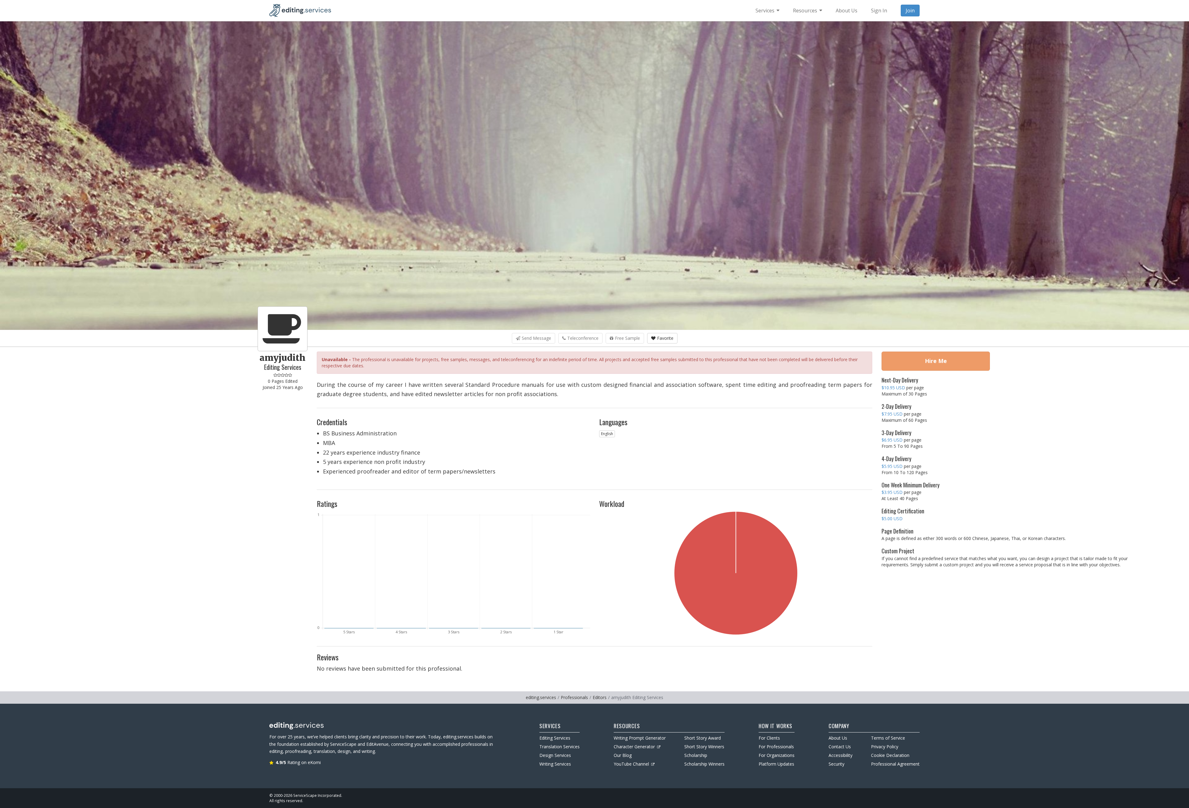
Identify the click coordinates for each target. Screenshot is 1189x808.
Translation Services (559, 747)
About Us (838, 738)
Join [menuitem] (910, 10)
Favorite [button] (665, 338)
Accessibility (840, 755)
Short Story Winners (704, 747)
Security (836, 764)
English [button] (607, 433)
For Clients (769, 738)
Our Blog (623, 755)
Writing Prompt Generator (640, 738)
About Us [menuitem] (846, 10)
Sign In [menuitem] (879, 10)
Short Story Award (702, 738)
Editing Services (554, 738)
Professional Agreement (895, 764)
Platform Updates (776, 764)
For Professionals (776, 747)
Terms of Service (888, 738)
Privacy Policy (884, 747)
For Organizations (777, 755)
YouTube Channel (631, 764)
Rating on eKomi (298, 762)
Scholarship (695, 755)
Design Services (555, 755)
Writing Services (555, 764)
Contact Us (840, 747)
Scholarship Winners (704, 764)
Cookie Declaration (890, 755)
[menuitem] (767, 10)
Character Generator (634, 747)
